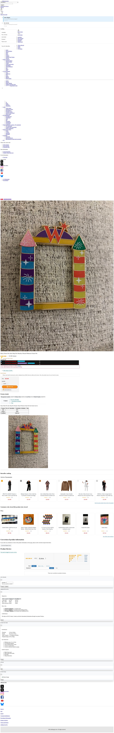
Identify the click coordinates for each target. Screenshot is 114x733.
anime (19, 46)
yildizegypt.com (5, 1)
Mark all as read (4, 14)
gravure (7, 58)
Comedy (7, 56)
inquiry (2, 713)
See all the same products (108, 536)
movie (19, 47)
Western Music (9, 61)
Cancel (2, 586)
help (1, 711)
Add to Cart (10, 386)
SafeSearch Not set (4, 6)
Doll (7, 75)
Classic (7, 63)
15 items (86, 555)
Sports (7, 54)
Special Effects (9, 51)
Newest (34, 566)
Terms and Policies (4, 722)
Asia (7, 70)
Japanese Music (9, 60)
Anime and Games (10, 64)
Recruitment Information (6, 718)
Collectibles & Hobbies (16, 401)
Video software (21, 45)
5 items (85, 556)
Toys (7, 72)
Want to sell (4, 41)
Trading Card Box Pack (11, 84)
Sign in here (20, 31)
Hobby (7, 80)
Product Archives (4, 720)
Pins (12, 403)
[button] (57, 13)
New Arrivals (4, 34)
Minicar (7, 77)
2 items (85, 558)
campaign (4, 32)
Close (2, 659)
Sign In (2, 7)
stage (7, 53)
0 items (85, 561)
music (7, 50)
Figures (7, 82)
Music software (6, 59)
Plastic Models (9, 83)
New (13, 361)
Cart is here (20, 34)
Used (18, 363)
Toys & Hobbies (6, 71)
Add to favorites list (7, 389)
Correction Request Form (6, 545)
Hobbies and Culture (10, 57)
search (2, 5)
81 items (41, 558)
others (7, 52)
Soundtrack (8, 65)
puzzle (7, 76)
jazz (6, 67)
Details (19, 365)
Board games (8, 78)
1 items (85, 559)
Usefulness (48, 566)
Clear (57, 568)
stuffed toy (8, 73)
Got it (2, 620)
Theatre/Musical (9, 66)
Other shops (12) (8, 370)
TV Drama (20, 48)
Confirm (6, 586)
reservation (4, 37)
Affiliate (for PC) (4, 724)
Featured (3, 39)
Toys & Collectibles (6, 46)
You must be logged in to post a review (9, 552)
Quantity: (4, 582)
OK (1, 669)
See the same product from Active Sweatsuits (104, 503)
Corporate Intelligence (5, 715)
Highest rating (40, 566)
